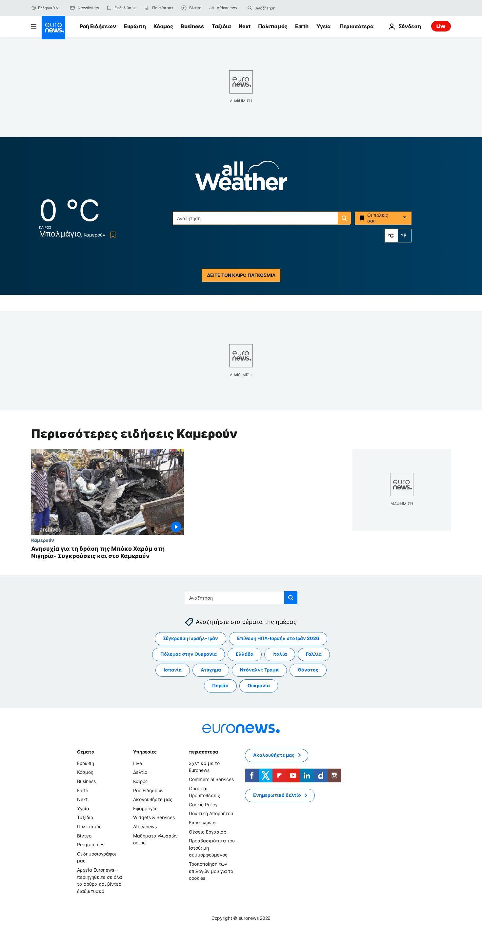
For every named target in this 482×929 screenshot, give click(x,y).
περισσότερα (203, 751)
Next (245, 26)
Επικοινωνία (202, 822)
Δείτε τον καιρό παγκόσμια (241, 275)
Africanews (145, 826)
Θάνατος (308, 669)
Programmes (90, 844)
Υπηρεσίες (145, 751)
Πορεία (220, 685)
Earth (301, 26)
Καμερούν (42, 540)
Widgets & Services (154, 817)
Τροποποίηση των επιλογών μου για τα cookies (211, 870)
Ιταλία (279, 654)
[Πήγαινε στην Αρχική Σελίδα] (53, 27)
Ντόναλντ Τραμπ (259, 669)
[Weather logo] (241, 177)
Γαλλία (314, 654)
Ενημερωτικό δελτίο (277, 795)
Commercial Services (211, 779)
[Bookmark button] (111, 235)
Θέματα (85, 751)
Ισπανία (173, 669)
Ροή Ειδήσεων (98, 26)
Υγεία (323, 26)
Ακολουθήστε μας (152, 799)
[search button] (250, 8)
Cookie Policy (203, 804)
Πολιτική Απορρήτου (211, 813)
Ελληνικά (46, 7)
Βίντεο (84, 835)
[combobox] (283, 8)
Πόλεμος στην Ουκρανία (188, 654)
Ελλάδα (244, 654)
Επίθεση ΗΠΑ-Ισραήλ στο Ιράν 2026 (278, 638)
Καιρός (140, 781)
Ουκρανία (259, 685)
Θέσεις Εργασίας (207, 831)
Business (192, 26)
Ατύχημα (211, 669)
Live (441, 26)
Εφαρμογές (145, 808)
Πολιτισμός (272, 26)
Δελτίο (140, 772)
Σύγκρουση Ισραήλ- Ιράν (190, 638)
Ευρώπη (135, 26)
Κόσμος (163, 26)
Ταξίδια (221, 26)
